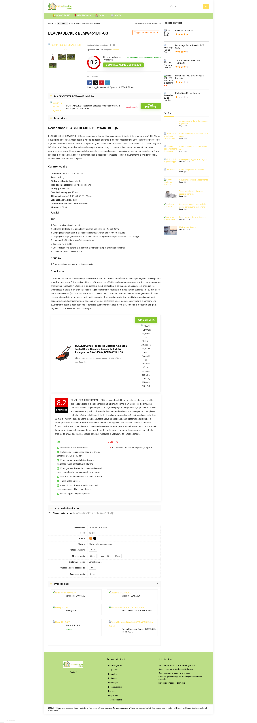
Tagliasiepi (113, 670)
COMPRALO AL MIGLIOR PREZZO (123, 65)
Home (50, 23)
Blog (180, 126)
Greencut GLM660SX (131, 596)
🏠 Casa (100, 15)
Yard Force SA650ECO (75, 596)
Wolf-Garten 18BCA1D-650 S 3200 (137, 611)
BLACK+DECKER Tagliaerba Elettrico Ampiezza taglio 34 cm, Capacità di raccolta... (93, 107)
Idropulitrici (113, 695)
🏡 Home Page (61, 15)
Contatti (73, 672)
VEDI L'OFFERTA (150, 106)
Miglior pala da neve (187, 227)
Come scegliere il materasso (192, 170)
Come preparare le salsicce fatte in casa (175, 669)
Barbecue (112, 678)
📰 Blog (116, 15)
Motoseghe (113, 683)
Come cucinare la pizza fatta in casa (174, 673)
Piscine (111, 691)
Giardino (182, 162)
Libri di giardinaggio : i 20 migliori (193, 159)
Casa (181, 138)
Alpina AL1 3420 (73, 625)
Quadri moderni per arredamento (193, 180)
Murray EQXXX (72, 611)
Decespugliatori (115, 665)
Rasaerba (62, 23)
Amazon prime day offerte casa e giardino (176, 665)
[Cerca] (206, 6)
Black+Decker (92, 77)
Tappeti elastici (115, 700)
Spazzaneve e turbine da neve (192, 217)
